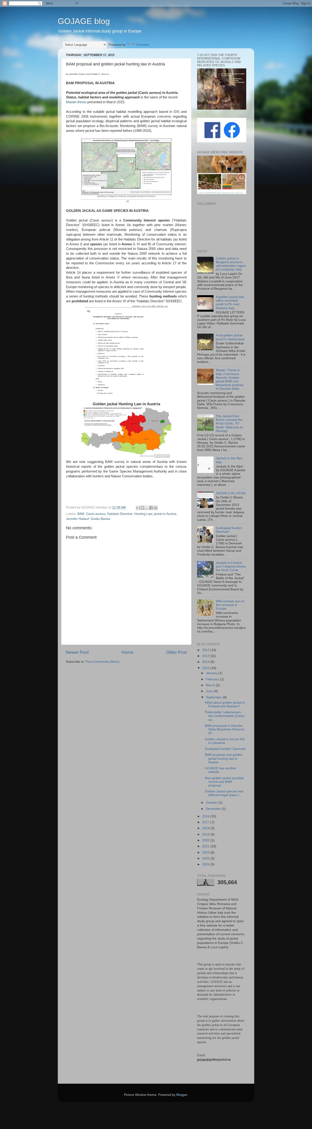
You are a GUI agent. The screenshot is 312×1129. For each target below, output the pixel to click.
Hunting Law (143, 514)
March (211, 685)
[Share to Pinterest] (155, 507)
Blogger (181, 1095)
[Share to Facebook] (151, 507)
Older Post (176, 652)
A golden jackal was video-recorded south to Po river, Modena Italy (230, 302)
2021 (206, 846)
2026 (206, 864)
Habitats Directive (119, 514)
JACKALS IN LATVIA (231, 493)
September (214, 697)
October (212, 802)
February (213, 679)
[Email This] (138, 507)
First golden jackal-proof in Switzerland (230, 337)
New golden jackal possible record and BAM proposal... (224, 781)
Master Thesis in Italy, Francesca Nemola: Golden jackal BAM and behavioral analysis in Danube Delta (229, 379)
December (214, 808)
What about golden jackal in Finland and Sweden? (225, 704)
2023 (206, 852)
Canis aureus (95, 514)
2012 (206, 650)
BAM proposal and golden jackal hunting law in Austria (223, 758)
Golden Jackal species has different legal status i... (224, 793)
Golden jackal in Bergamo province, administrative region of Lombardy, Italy (231, 264)
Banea (105, 74)
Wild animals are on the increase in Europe (230, 605)
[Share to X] (147, 507)
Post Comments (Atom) (102, 661)
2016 (206, 816)
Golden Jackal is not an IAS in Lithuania (225, 741)
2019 (206, 834)
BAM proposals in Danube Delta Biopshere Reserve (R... (224, 729)
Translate (142, 44)
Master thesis (76, 102)
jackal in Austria (165, 514)
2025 (206, 858)
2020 (206, 840)
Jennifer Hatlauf (77, 519)
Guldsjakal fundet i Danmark (225, 749)
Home (127, 652)
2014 (206, 662)
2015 (206, 668)
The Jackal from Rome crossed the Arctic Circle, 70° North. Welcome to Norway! (229, 423)
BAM (80, 514)
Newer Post (77, 652)
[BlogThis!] (142, 507)
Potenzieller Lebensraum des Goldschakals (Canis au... (224, 715)
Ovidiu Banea (100, 519)
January (212, 673)
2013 (206, 656)
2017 (206, 822)
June (210, 691)
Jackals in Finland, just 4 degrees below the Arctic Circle (231, 566)
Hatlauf (82, 74)
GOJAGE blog (84, 21)
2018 (206, 828)
